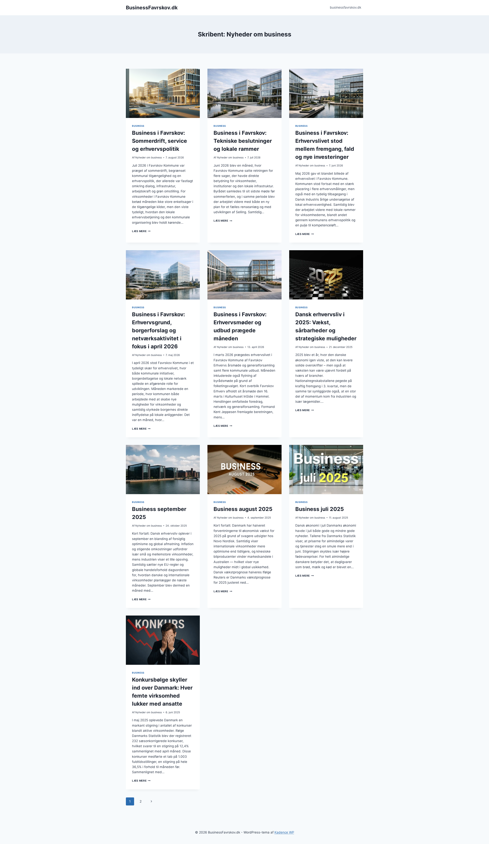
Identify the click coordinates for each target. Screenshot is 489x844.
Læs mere (141, 231)
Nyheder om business (148, 157)
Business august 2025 (243, 509)
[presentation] (163, 93)
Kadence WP (284, 832)
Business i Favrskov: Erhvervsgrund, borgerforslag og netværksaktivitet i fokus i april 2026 (158, 330)
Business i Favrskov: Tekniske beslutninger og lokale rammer (243, 141)
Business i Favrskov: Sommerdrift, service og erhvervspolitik (159, 141)
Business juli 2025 (319, 509)
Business (138, 125)
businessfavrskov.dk (345, 7)
